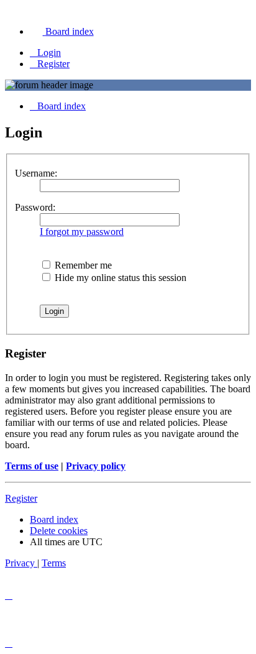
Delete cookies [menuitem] (59, 530)
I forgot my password (82, 231)
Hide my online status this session (119, 277)
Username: (36, 173)
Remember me (82, 265)
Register (21, 498)
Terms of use (31, 466)
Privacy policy (96, 466)
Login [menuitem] (49, 52)
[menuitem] (62, 31)
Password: (35, 207)
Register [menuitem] (53, 63)
